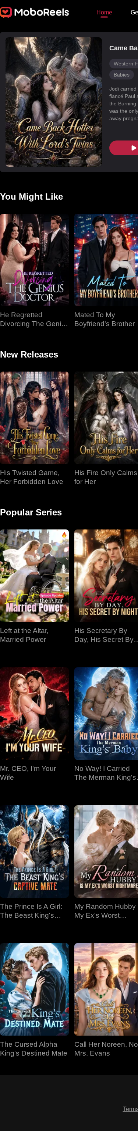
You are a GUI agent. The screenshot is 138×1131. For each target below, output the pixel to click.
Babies (122, 75)
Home (104, 12)
